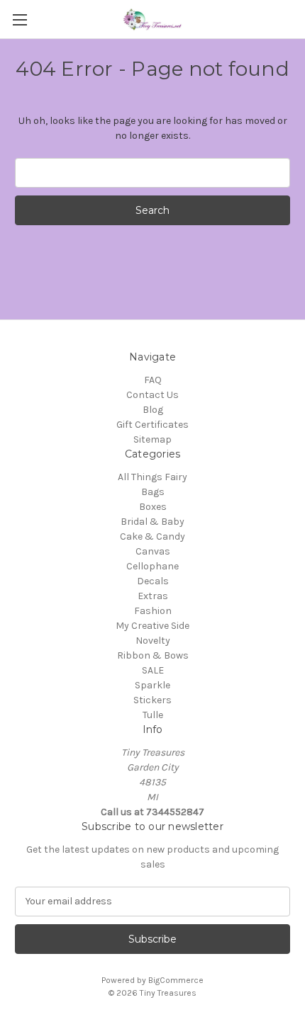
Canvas (152, 551)
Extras (153, 596)
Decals (153, 581)
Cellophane (152, 566)
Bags (153, 492)
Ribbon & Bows (153, 655)
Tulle (153, 715)
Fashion (153, 611)
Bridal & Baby (152, 522)
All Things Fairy (152, 477)
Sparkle (152, 685)
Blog (153, 410)
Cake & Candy (152, 536)
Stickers (152, 700)
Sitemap (152, 439)
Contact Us (152, 395)
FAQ (153, 380)
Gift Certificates (152, 425)
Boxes (153, 507)
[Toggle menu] (19, 19)
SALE (153, 670)
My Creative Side (152, 626)
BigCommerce (176, 980)
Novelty (152, 641)
